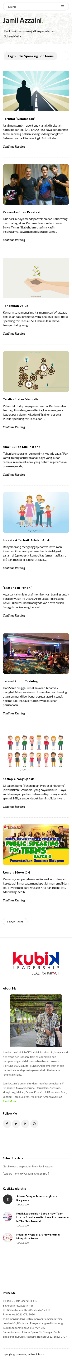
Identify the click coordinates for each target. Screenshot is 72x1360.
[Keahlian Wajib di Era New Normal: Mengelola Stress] (7, 1237)
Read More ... (10, 1101)
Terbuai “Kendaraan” (19, 118)
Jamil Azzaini (22, 20)
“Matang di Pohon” (17, 587)
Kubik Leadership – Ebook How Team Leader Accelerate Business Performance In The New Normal (42, 1217)
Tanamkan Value (15, 305)
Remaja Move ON (16, 872)
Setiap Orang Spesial (19, 779)
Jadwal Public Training (20, 681)
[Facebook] (7, 1124)
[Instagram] (34, 1124)
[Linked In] (25, 1124)
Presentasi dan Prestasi (21, 212)
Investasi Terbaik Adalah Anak (26, 540)
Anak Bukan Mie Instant (21, 446)
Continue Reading (14, 146)
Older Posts (15, 922)
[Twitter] (16, 1124)
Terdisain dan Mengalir (21, 399)
